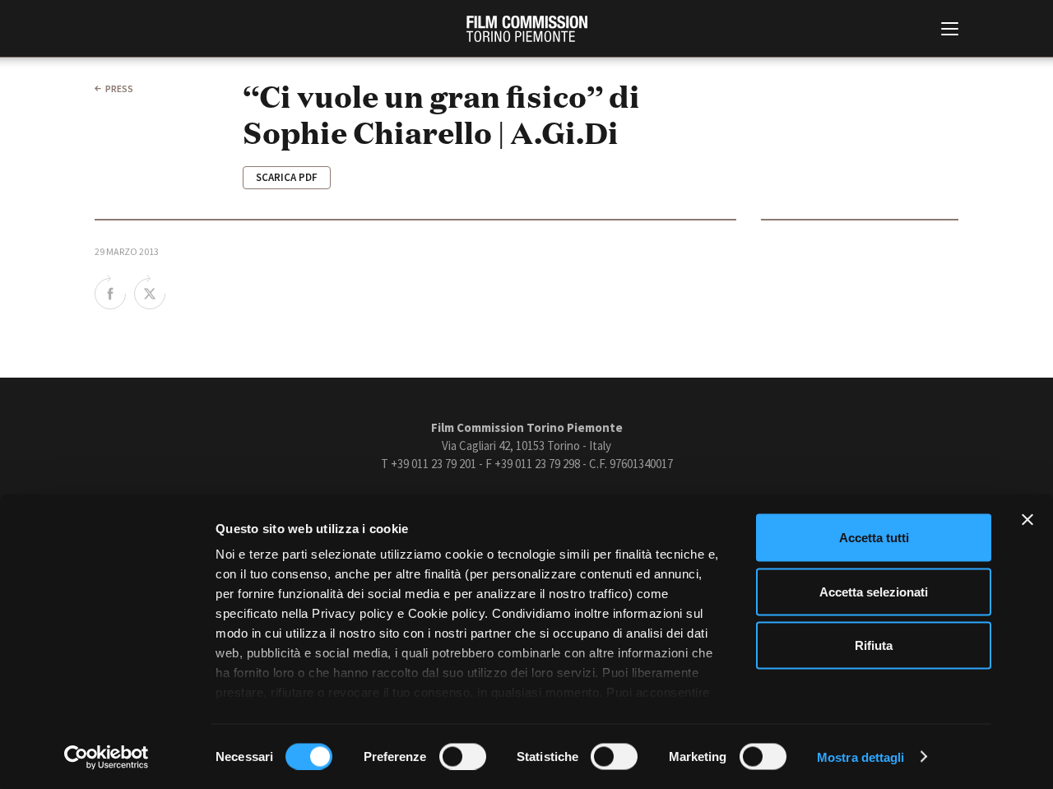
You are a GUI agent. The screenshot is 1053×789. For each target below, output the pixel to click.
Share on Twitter (149, 292)
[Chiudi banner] (1027, 520)
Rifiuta (874, 645)
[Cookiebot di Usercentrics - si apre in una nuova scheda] (107, 757)
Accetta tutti (874, 538)
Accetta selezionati (873, 591)
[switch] (462, 756)
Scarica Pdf (287, 177)
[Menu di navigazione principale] (949, 30)
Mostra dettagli (861, 756)
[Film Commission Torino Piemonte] (526, 29)
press (119, 88)
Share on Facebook (110, 292)
